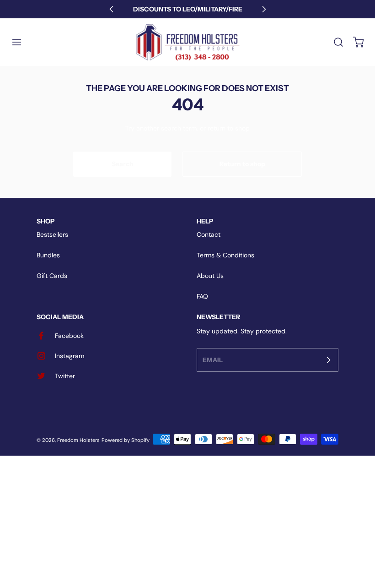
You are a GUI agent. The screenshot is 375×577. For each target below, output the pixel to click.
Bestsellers (52, 234)
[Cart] (354, 42)
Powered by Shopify (126, 440)
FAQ (202, 296)
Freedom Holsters (78, 440)
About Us (210, 276)
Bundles (48, 255)
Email (213, 359)
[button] (21, 42)
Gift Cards (52, 276)
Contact (208, 234)
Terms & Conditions (225, 255)
